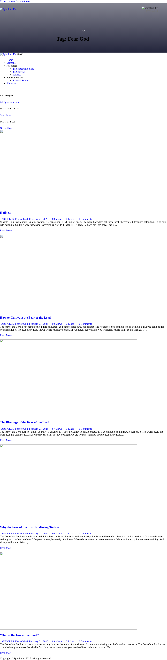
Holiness (5, 212)
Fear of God (21, 219)
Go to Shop (6, 128)
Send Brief (5, 115)
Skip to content (7, 1)
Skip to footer (23, 1)
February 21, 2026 (38, 219)
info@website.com (9, 102)
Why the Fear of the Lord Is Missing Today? (30, 527)
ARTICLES (7, 219)
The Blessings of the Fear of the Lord (24, 422)
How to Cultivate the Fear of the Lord (25, 317)
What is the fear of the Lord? (19, 635)
